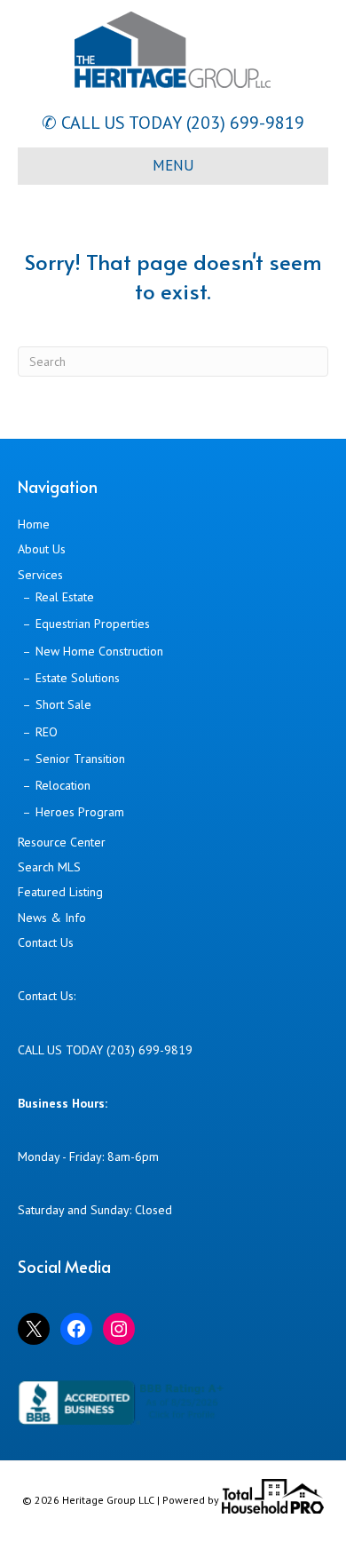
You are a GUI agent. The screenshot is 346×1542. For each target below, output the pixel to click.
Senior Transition (80, 759)
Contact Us (46, 942)
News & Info (52, 918)
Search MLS (49, 867)
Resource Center (62, 842)
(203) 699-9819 (243, 122)
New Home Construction (99, 651)
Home (34, 524)
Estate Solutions (77, 678)
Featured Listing (60, 892)
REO (46, 732)
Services (40, 575)
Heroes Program (79, 812)
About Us (42, 549)
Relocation (62, 785)
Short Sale (63, 704)
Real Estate (64, 597)
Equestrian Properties (92, 624)
